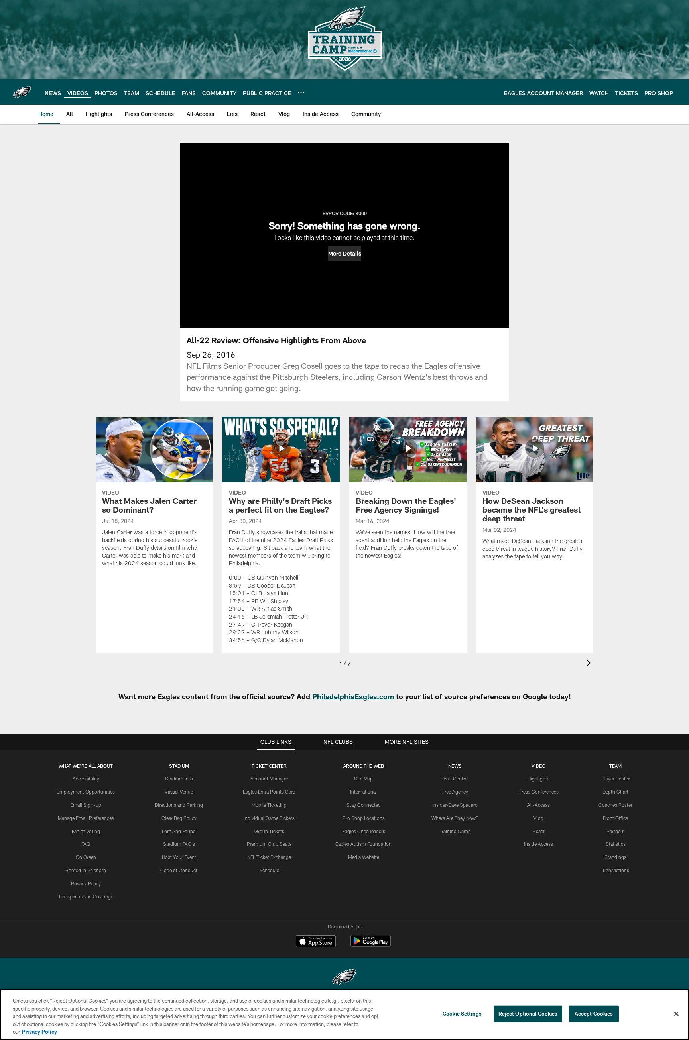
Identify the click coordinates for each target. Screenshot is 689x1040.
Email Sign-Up (85, 805)
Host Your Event (179, 857)
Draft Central (455, 778)
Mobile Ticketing (269, 805)
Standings (615, 857)
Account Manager (269, 778)
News (455, 766)
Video (538, 766)
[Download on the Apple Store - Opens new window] (316, 942)
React (539, 831)
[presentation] (590, 664)
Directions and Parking (179, 805)
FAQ (85, 844)
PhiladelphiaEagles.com (353, 696)
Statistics (616, 844)
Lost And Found (179, 831)
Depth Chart (615, 791)
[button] (344, 253)
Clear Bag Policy (179, 818)
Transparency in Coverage (85, 896)
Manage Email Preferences (86, 818)
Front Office (615, 818)
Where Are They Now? (454, 818)
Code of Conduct (178, 870)
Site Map (363, 778)
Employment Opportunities (86, 791)
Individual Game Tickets (269, 818)
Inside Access (538, 844)
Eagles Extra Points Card (269, 791)
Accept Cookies (594, 1014)
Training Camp (455, 831)
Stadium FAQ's (179, 844)
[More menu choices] (301, 92)
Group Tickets (269, 831)
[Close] (676, 1014)
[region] (344, 1014)
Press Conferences (538, 791)
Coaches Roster (615, 805)
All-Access (538, 805)
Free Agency (455, 791)
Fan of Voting (86, 831)
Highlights (538, 778)
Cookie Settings (462, 1014)
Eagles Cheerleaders (363, 831)
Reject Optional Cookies (528, 1014)
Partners (615, 831)
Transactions (615, 870)
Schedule (269, 870)
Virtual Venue (179, 791)
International (363, 791)
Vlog (538, 818)
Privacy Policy (86, 883)
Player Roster (615, 778)
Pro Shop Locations (364, 818)
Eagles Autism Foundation (363, 844)
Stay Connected (363, 805)
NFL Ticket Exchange (269, 857)
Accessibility (86, 778)
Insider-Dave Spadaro (455, 805)
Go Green (86, 857)
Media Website (363, 857)
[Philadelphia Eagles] (344, 978)
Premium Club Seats (269, 844)
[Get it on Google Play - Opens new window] (371, 945)
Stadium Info (179, 778)
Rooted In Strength (85, 870)
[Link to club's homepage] (22, 92)
